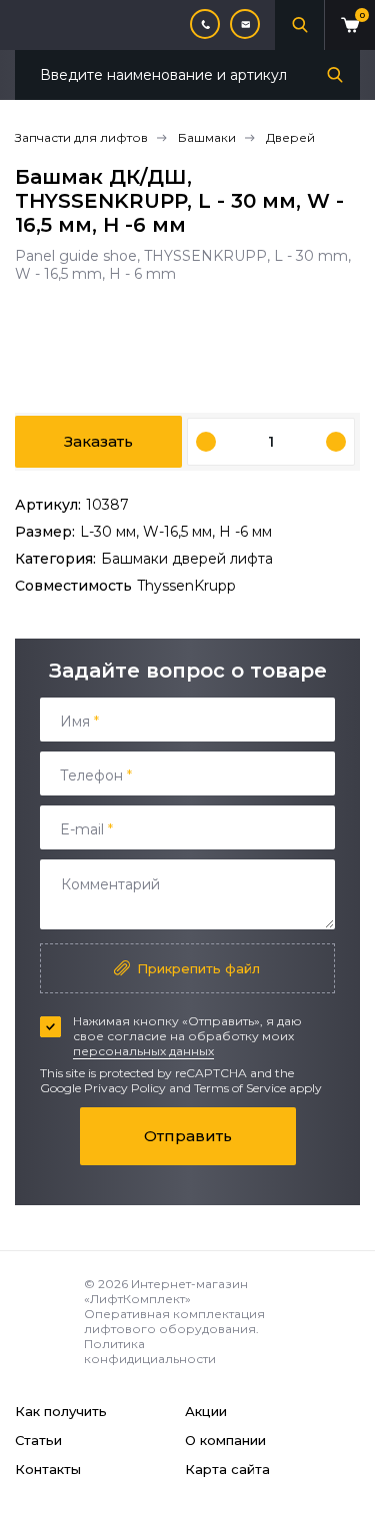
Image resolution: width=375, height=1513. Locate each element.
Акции (206, 1411)
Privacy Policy (125, 1087)
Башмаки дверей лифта (187, 559)
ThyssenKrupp (186, 586)
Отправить (188, 1135)
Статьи (38, 1440)
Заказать (98, 441)
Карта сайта (227, 1469)
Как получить (61, 1411)
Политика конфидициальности (150, 1351)
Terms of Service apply (258, 1087)
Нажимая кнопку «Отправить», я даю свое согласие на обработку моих (187, 1035)
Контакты (48, 1469)
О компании (225, 1440)
